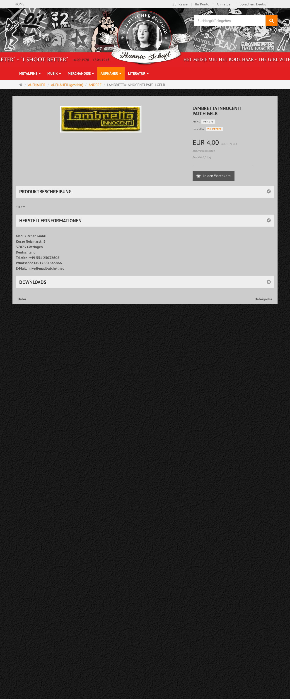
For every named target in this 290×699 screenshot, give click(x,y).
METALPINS (28, 73)
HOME (20, 4)
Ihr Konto (202, 4)
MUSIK (53, 73)
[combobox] (257, 4)
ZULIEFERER (214, 129)
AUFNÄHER (110, 73)
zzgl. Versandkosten (204, 150)
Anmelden (224, 4)
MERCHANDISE (80, 73)
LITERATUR (137, 73)
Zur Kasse (180, 4)
